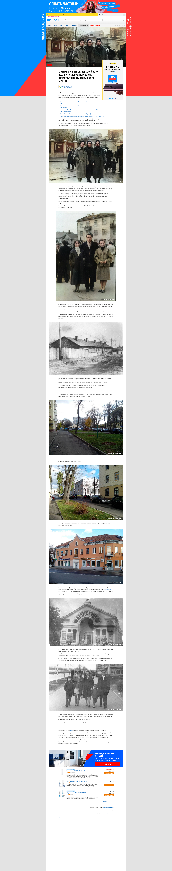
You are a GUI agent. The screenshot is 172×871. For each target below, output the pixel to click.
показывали (107, 589)
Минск (72, 817)
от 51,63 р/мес (110, 783)
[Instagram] (117, 25)
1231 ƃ (112, 769)
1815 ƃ (112, 781)
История (69, 817)
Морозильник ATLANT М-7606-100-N (76, 793)
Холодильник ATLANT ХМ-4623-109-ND (77, 781)
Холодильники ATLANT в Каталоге (104, 802)
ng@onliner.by (110, 813)
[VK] (120, 25)
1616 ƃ (112, 791)
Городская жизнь (62, 817)
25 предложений (109, 795)
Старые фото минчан (78, 817)
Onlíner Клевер (104, 14)
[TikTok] (122, 25)
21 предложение (109, 785)
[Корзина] (123, 20)
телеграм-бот (96, 810)
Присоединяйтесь (108, 807)
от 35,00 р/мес (110, 771)
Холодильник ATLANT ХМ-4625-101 (76, 771)
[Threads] (124, 25)
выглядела (69, 93)
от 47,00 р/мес (110, 793)
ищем (71, 730)
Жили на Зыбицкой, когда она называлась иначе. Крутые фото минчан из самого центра (83, 114)
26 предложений (109, 773)
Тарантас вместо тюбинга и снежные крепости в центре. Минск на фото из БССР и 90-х (83, 116)
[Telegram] (115, 25)
